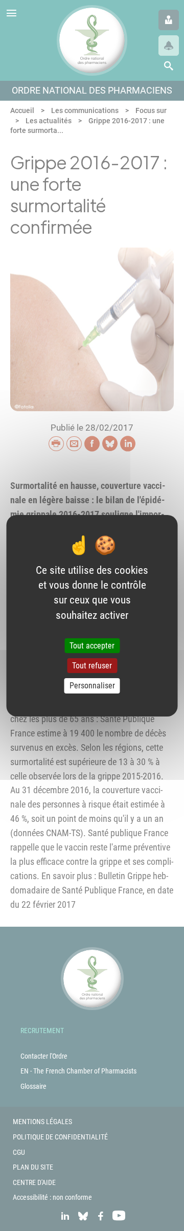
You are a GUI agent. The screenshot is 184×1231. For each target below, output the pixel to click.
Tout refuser (92, 665)
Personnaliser (92, 685)
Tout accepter (92, 646)
